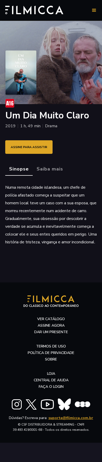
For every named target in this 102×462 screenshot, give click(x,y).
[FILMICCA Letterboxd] (82, 404)
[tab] (19, 169)
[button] (94, 10)
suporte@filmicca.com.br (70, 417)
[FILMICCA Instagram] (17, 404)
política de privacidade (51, 352)
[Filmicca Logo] (34, 9)
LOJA (51, 373)
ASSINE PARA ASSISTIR (29, 147)
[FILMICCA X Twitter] (31, 404)
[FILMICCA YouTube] (47, 404)
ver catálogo (51, 319)
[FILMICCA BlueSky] (64, 404)
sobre (51, 359)
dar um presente (51, 332)
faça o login (51, 386)
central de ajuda (51, 380)
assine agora (51, 325)
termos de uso (51, 346)
